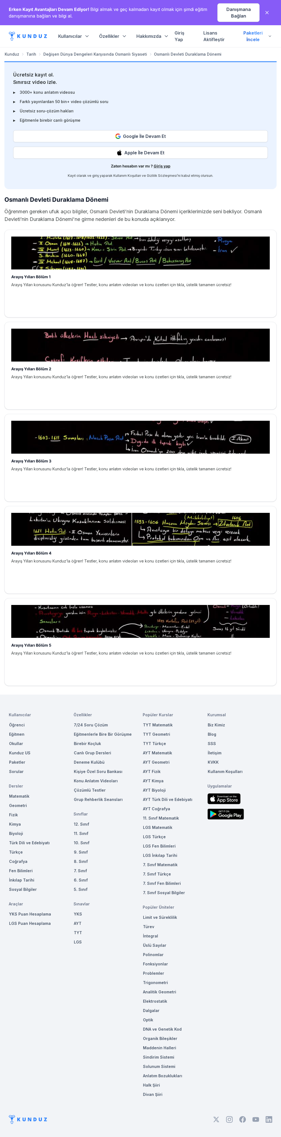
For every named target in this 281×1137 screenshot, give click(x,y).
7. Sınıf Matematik (160, 864)
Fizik (13, 814)
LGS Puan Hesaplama (30, 923)
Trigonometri (155, 982)
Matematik (19, 796)
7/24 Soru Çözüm (91, 725)
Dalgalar (151, 1010)
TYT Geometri (156, 734)
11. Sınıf (81, 833)
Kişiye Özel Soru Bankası (98, 771)
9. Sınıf (81, 852)
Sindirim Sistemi (158, 1057)
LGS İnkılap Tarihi (160, 855)
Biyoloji (16, 833)
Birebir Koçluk (87, 743)
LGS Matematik (157, 827)
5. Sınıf (81, 889)
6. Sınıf (81, 880)
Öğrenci (17, 725)
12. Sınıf (81, 824)
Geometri (18, 805)
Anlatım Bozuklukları (162, 1075)
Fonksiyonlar (155, 964)
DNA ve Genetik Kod (162, 1029)
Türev (148, 926)
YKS (78, 914)
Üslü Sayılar (154, 945)
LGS (78, 942)
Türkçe (16, 852)
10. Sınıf (81, 842)
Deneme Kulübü (89, 762)
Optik (148, 1019)
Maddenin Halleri (159, 1047)
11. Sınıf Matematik (161, 818)
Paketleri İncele (253, 36)
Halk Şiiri (151, 1085)
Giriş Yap (179, 36)
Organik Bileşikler (160, 1038)
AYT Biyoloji (154, 790)
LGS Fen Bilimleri (159, 846)
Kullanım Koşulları (127, 176)
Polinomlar (153, 954)
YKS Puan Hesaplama (30, 914)
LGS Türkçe (154, 836)
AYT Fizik (152, 771)
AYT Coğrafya (156, 808)
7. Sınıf (80, 870)
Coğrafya (18, 861)
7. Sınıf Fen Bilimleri (162, 883)
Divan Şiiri (152, 1094)
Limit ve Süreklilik (160, 917)
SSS (212, 743)
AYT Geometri (156, 762)
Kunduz (12, 54)
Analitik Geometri (159, 992)
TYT (78, 932)
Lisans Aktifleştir (214, 36)
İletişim (214, 753)
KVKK (213, 762)
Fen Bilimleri (21, 870)
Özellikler (109, 36)
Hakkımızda (148, 36)
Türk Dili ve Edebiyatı (29, 842)
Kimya (15, 824)
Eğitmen (16, 734)
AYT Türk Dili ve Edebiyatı (167, 799)
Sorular (16, 771)
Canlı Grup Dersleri (92, 753)
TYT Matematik (158, 725)
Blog (212, 734)
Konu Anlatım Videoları (96, 780)
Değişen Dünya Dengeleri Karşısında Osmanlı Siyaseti (95, 54)
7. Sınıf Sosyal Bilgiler (164, 892)
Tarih (31, 54)
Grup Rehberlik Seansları (98, 799)
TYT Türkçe (154, 743)
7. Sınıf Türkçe (157, 874)
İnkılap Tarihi (21, 880)
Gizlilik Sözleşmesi (162, 176)
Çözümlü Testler (90, 790)
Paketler (17, 762)
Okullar (16, 743)
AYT (78, 923)
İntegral (150, 936)
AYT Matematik (157, 753)
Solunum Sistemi (159, 1066)
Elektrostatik (155, 1001)
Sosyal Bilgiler (23, 889)
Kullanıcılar (70, 36)
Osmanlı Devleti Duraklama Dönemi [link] (187, 54)
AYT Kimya (153, 780)
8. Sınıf (81, 861)
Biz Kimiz (216, 725)
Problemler (153, 973)
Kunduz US (19, 753)
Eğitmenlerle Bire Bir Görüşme (103, 734)
